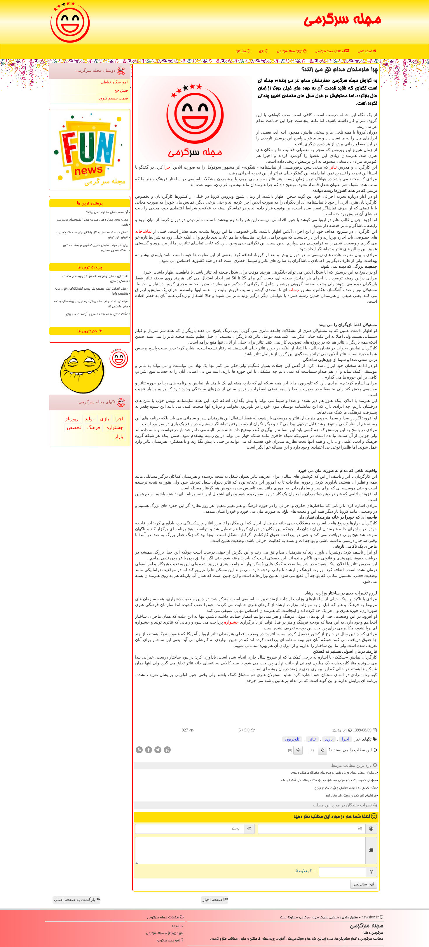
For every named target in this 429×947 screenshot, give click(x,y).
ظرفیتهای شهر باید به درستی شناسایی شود (351, 796)
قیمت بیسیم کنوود (113, 98)
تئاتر (333, 167)
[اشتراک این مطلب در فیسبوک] (148, 749)
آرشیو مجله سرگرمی (169, 941)
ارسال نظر (361, 884)
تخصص (74, 427)
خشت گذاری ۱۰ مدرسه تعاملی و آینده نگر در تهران (345, 788)
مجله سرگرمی (342, 20)
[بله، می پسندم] (322, 750)
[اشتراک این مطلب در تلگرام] (167, 749)
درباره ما (177, 926)
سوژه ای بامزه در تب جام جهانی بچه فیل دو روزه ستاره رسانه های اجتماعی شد (328, 781)
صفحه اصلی (365, 51)
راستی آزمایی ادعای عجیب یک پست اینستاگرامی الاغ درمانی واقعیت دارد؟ (91, 291)
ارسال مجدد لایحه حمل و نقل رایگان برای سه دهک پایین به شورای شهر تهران (92, 235)
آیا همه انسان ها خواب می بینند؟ (107, 212)
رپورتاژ (72, 418)
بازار (119, 436)
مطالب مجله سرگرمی (329, 51)
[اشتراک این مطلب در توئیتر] (158, 749)
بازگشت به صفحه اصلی (75, 899)
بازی (262, 51)
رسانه (294, 290)
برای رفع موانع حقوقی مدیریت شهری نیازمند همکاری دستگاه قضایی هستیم (95, 248)
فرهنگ (93, 427)
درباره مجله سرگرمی (290, 51)
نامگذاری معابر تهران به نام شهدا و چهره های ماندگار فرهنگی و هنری (333, 773)
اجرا (168, 167)
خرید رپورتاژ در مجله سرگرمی (164, 933)
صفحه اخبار (213, 899)
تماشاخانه (143, 231)
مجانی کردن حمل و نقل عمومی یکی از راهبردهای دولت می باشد (92, 222)
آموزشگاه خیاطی (114, 82)
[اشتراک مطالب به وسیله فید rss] (139, 749)
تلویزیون (292, 739)
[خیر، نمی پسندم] (298, 750)
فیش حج (121, 90)
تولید (89, 418)
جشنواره (241, 51)
